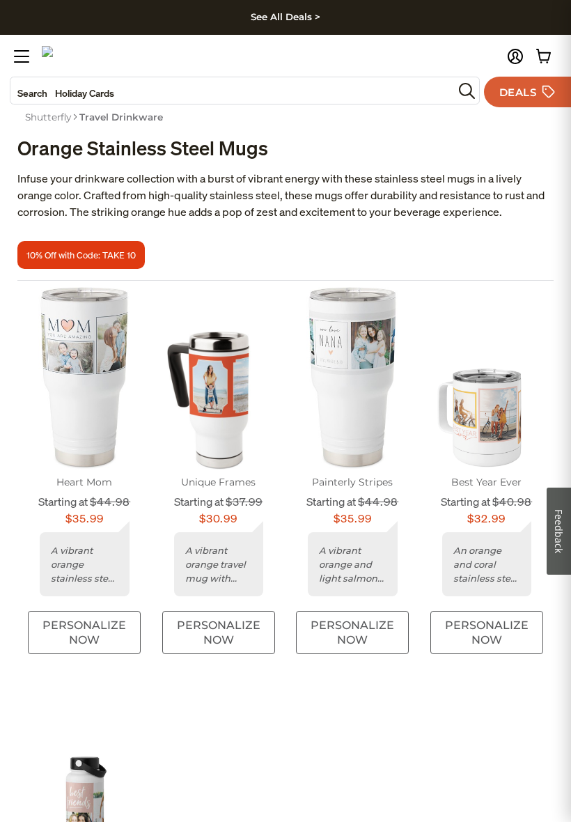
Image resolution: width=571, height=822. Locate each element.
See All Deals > (285, 16)
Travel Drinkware (121, 117)
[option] (48, 117)
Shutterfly (48, 117)
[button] (515, 56)
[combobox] (232, 90)
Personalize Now (84, 632)
